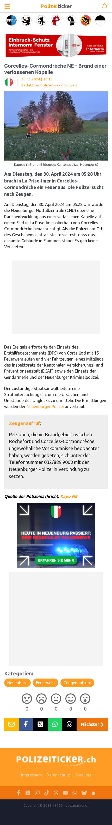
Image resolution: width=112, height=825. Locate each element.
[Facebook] (18, 793)
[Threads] (56, 793)
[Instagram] (37, 793)
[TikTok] (46, 793)
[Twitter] (27, 793)
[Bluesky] (84, 793)
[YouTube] (65, 793)
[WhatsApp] (74, 793)
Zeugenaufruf (24, 423)
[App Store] (93, 793)
